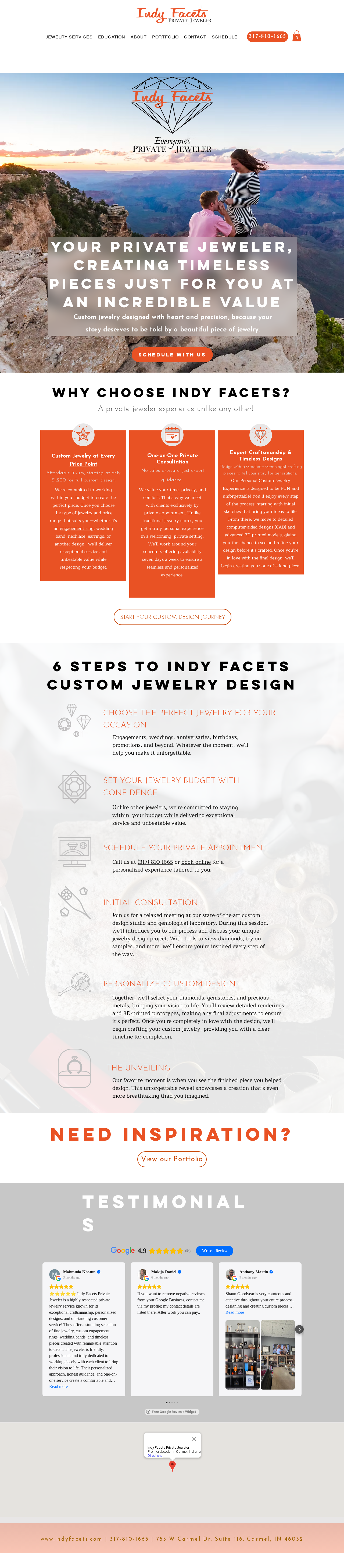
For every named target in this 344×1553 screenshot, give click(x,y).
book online (196, 862)
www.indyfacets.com (72, 1539)
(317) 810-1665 (155, 862)
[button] (296, 35)
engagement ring (77, 528)
